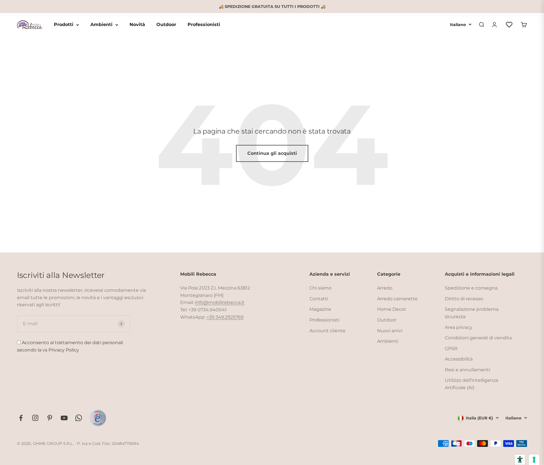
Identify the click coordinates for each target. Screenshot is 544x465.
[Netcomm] (97, 418)
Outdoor (166, 24)
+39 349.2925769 (225, 317)
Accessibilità (459, 359)
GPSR (451, 348)
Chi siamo (320, 288)
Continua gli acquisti (272, 153)
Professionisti (204, 24)
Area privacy (458, 327)
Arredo (384, 288)
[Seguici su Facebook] (21, 418)
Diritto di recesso (464, 298)
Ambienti (101, 24)
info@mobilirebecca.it (220, 302)
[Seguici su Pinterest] (50, 418)
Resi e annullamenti (467, 369)
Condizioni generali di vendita (478, 337)
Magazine (320, 309)
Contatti (318, 298)
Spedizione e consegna (471, 288)
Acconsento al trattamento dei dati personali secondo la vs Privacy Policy (70, 346)
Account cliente (327, 330)
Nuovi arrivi (389, 330)
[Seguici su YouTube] (64, 418)
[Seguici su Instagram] (35, 418)
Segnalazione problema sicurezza (471, 313)
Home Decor (391, 309)
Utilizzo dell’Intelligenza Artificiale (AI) (471, 384)
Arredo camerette (397, 298)
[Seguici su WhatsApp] (78, 418)
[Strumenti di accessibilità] (520, 459)
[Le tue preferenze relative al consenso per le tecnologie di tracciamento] (534, 459)
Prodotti (63, 24)
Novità (137, 24)
